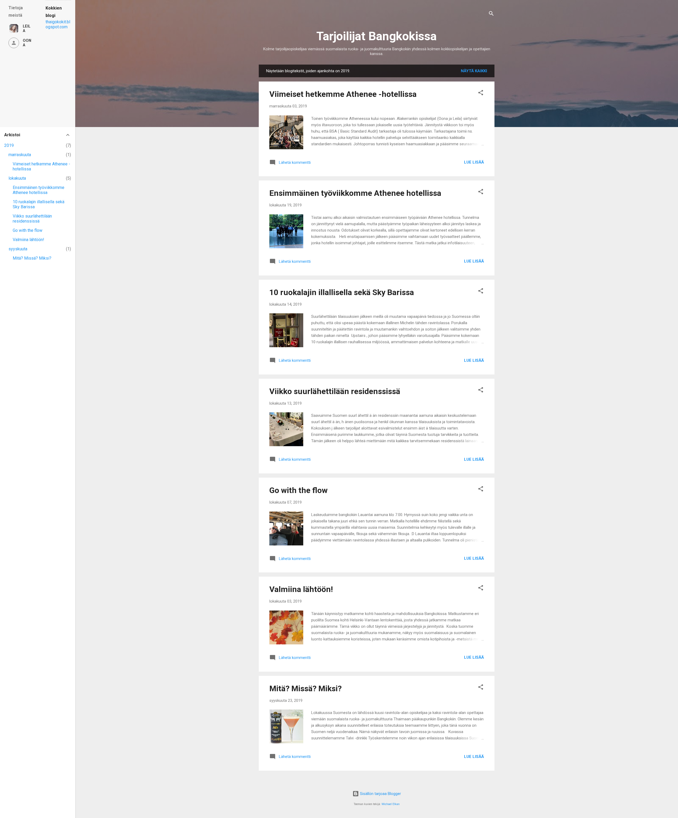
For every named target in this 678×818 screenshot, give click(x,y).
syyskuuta (17, 248)
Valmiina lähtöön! (301, 589)
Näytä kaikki (474, 71)
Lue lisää (474, 162)
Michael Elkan (391, 804)
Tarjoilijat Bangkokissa (376, 36)
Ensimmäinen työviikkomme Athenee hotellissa (355, 193)
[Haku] (491, 14)
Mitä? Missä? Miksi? (305, 688)
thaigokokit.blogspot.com (58, 24)
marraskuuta (19, 154)
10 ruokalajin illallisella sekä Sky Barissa (341, 292)
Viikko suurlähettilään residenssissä (334, 391)
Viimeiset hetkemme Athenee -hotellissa (343, 94)
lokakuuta (17, 178)
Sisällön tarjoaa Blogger (380, 793)
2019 (9, 145)
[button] (481, 93)
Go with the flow (298, 490)
